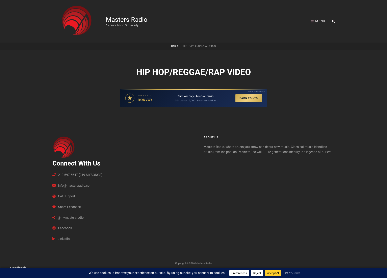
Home (174, 46)
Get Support (66, 196)
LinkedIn (63, 239)
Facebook (64, 228)
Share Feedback (69, 207)
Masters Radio (126, 19)
